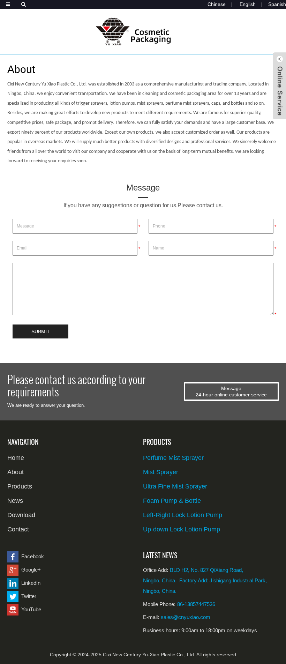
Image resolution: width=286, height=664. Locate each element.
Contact (18, 529)
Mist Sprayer (160, 472)
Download (21, 515)
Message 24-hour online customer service (231, 391)
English (248, 4)
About (15, 472)
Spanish (277, 4)
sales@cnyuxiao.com (185, 617)
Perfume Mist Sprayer (173, 457)
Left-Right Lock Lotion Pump (182, 515)
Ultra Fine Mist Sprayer (175, 486)
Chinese (217, 4)
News (15, 500)
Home (15, 457)
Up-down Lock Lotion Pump (181, 529)
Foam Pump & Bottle (172, 500)
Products (19, 486)
